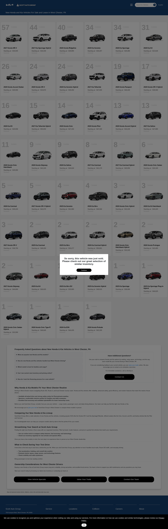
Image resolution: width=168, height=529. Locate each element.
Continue (84, 270)
